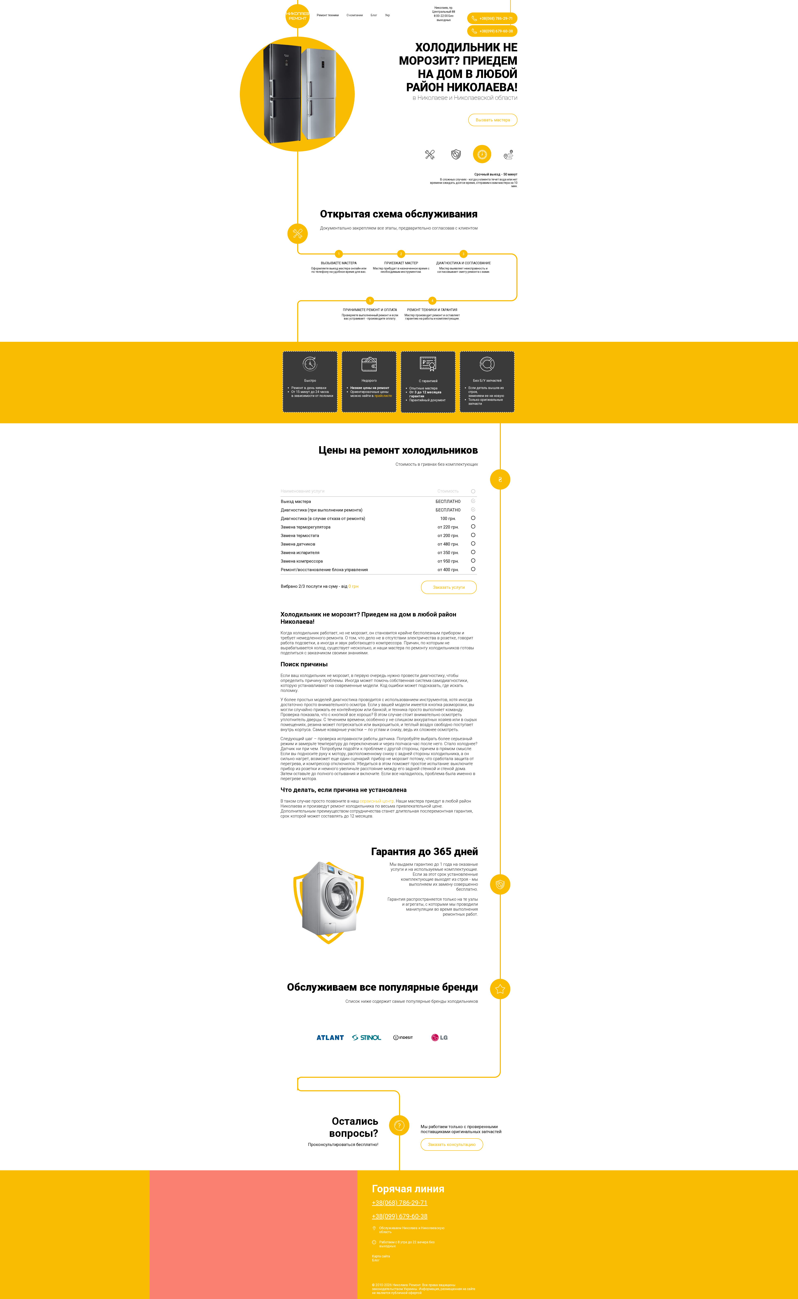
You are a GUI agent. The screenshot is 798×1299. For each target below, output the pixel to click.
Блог (374, 15)
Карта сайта (381, 1256)
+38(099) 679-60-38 (399, 1216)
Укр (387, 15)
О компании (355, 15)
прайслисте (383, 396)
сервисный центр (377, 801)
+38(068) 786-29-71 (399, 1202)
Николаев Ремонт (297, 16)
